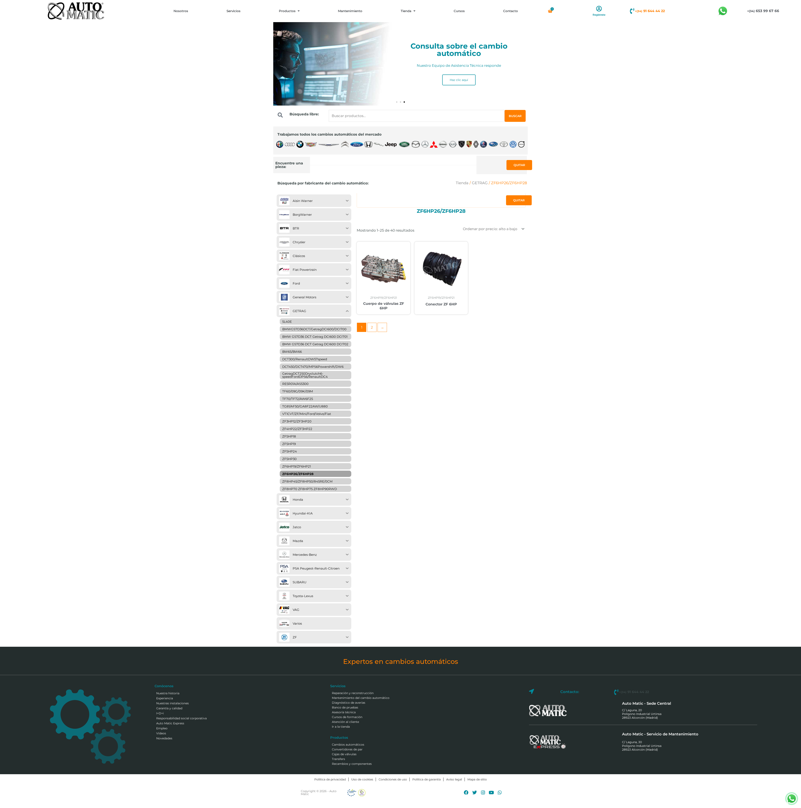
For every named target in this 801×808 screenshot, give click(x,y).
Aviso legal (454, 779)
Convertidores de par (347, 749)
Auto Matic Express (170, 723)
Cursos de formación (347, 717)
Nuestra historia (167, 693)
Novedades (164, 738)
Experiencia (164, 698)
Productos (287, 11)
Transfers (338, 759)
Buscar (515, 116)
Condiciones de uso (393, 779)
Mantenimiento (350, 11)
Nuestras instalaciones (172, 703)
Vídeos (161, 733)
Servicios (234, 11)
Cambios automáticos (348, 744)
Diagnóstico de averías (348, 703)
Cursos (459, 11)
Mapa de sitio (477, 779)
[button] (396, 102)
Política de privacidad (330, 779)
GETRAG (480, 183)
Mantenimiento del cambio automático (360, 698)
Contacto (510, 11)
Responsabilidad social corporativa (181, 718)
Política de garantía (426, 779)
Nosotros (181, 11)
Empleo (162, 728)
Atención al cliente (345, 722)
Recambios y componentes (352, 764)
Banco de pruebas (345, 707)
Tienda (406, 11)
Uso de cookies (362, 779)
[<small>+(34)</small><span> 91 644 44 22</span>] (632, 11)
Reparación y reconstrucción (353, 693)
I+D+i (160, 713)
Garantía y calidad (169, 708)
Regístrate (599, 14)
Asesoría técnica (344, 712)
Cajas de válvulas (344, 754)
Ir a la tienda (341, 727)
